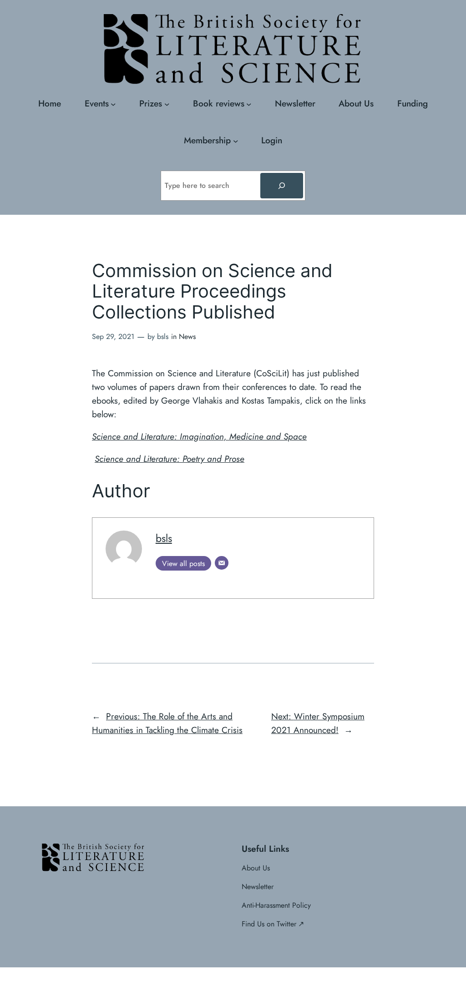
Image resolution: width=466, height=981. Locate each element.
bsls (164, 538)
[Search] (281, 185)
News (187, 336)
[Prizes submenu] (167, 103)
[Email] (221, 563)
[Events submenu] (113, 103)
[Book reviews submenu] (249, 103)
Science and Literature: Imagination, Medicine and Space (199, 436)
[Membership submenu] (235, 140)
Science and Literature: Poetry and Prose (169, 458)
